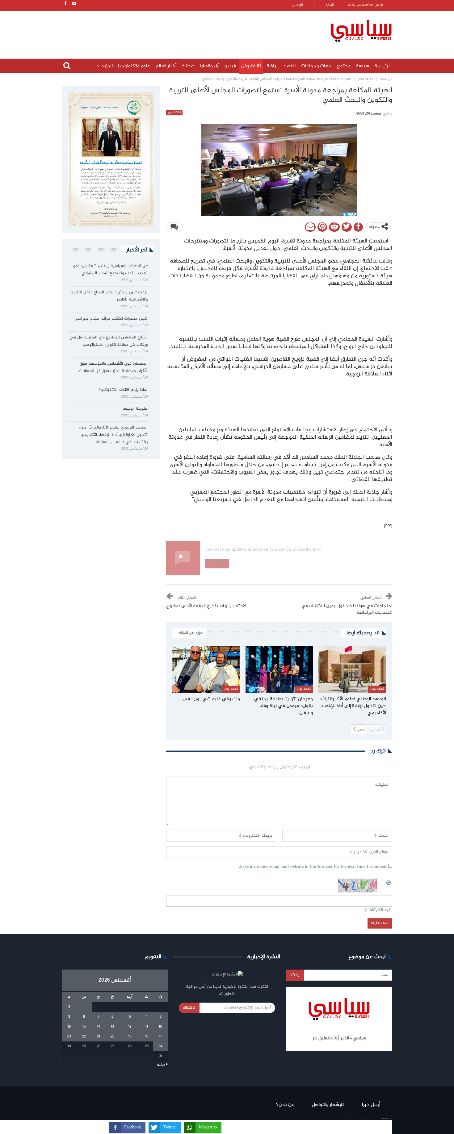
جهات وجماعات (316, 66)
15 (84, 1026)
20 (113, 1036)
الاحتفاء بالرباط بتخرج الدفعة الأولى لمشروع (206, 606)
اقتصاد (289, 66)
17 (160, 1036)
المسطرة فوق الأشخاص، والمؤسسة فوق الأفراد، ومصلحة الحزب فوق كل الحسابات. (113, 367)
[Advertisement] (187, 29)
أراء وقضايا (209, 66)
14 (98, 1026)
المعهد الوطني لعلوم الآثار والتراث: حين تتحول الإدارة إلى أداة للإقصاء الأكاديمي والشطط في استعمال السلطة (113, 435)
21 (98, 1036)
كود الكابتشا (380, 910)
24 (160, 1046)
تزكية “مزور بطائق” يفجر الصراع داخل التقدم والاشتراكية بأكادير (109, 296)
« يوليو (162, 1064)
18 (146, 1036)
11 (146, 1026)
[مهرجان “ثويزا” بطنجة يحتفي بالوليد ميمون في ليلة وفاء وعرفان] (279, 669)
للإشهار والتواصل (328, 1105)
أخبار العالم (166, 66)
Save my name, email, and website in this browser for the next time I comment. (313, 867)
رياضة (272, 66)
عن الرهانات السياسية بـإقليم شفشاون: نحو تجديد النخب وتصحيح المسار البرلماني (110, 270)
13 (112, 1026)
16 (69, 1026)
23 (69, 1036)
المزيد (107, 66)
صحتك (188, 66)
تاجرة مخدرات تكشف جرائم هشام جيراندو (111, 318)
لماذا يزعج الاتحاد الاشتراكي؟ (123, 390)
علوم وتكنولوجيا (134, 66)
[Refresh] (388, 882)
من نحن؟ (285, 1105)
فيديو (230, 66)
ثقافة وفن (251, 66)
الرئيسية (382, 66)
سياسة (362, 66)
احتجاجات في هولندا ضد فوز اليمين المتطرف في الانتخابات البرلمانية (346, 609)
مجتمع (344, 66)
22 (84, 1036)
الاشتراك (189, 1007)
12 (129, 1026)
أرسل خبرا (371, 1105)
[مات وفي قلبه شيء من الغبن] (206, 669)
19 (129, 1036)
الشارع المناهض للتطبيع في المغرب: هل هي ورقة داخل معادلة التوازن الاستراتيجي (108, 341)
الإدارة (330, 5)
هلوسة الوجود (135, 408)
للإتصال (297, 5)
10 (160, 1026)
